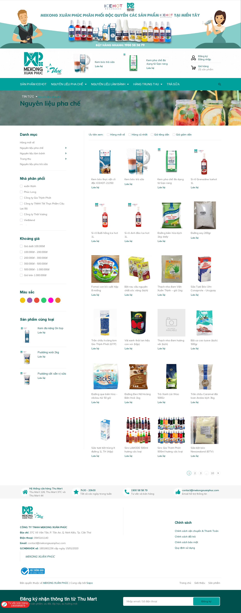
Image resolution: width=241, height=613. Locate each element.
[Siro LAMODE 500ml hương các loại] (138, 430)
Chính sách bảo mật (186, 542)
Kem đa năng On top (50, 328)
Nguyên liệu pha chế (31, 148)
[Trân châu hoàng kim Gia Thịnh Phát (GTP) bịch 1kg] (105, 323)
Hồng (51, 301)
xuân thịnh (29, 186)
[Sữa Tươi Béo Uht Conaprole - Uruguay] (205, 269)
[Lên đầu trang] (233, 590)
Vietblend (29, 220)
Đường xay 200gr (201, 233)
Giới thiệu (199, 582)
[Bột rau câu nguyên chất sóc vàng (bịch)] (138, 269)
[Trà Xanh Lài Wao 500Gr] (171, 376)
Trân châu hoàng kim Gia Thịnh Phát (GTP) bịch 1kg (104, 344)
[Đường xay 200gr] (205, 215)
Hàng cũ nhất (139, 134)
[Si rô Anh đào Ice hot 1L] (138, 215)
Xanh (44, 301)
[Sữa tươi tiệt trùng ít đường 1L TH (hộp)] (105, 430)
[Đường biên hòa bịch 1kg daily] (171, 215)
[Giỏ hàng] (193, 68)
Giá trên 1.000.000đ (34, 275)
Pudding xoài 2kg (48, 352)
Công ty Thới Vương (35, 214)
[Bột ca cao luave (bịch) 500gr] (205, 323)
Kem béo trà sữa (105, 62)
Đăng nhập (204, 59)
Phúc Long (29, 192)
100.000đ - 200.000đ (35, 252)
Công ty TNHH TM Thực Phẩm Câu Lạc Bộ (42, 206)
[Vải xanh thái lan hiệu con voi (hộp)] (138, 323)
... (206, 473)
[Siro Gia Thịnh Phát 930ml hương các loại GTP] (171, 430)
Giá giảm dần (184, 134)
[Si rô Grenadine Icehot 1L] (205, 162)
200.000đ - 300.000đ (35, 257)
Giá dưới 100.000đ (34, 246)
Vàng (23, 301)
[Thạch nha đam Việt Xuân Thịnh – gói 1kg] (171, 269)
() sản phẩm (205, 68)
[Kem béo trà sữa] (138, 162)
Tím (30, 301)
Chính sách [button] (183, 522)
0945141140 (41, 537)
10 (212, 473)
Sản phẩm (214, 582)
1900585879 (18, 605)
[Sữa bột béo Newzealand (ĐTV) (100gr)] (205, 430)
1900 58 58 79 (139, 490)
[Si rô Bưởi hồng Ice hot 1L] (105, 215)
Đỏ (37, 301)
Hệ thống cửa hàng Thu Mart (45, 488)
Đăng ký (203, 56)
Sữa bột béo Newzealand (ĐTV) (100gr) (202, 451)
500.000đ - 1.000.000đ (36, 269)
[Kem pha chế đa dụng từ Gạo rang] (171, 162)
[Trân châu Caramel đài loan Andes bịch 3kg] (205, 376)
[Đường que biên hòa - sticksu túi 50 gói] (105, 376)
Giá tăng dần (161, 134)
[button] (128, 522)
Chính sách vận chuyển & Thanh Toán (196, 531)
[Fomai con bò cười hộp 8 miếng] (105, 269)
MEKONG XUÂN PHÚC (40, 556)
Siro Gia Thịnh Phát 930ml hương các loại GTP (170, 451)
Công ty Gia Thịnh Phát (37, 197)
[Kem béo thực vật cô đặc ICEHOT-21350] (105, 162)
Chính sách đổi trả (185, 536)
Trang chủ (185, 582)
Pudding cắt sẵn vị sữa (52, 373)
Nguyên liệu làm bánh (32, 153)
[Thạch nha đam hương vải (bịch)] (171, 323)
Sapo (89, 582)
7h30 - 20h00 (87, 490)
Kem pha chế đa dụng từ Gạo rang (156, 62)
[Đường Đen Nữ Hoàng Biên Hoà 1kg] (138, 376)
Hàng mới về (27, 142)
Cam (58, 301)
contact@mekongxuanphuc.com (200, 490)
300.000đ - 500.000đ (35, 263)
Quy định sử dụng (185, 547)
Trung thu (25, 158)
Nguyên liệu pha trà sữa (34, 164)
